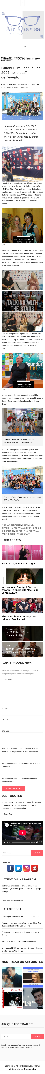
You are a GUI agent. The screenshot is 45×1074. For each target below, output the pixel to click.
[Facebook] (10, 868)
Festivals (27, 525)
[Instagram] (26, 868)
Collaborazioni (12, 525)
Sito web (5, 731)
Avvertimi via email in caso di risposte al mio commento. (21, 765)
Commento (7, 679)
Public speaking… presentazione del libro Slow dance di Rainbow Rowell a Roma (22, 924)
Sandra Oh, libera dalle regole (19, 563)
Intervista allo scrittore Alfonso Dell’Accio (19, 941)
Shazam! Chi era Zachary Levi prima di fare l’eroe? (19, 618)
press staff (23, 534)
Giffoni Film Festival (12, 189)
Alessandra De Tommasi (14, 87)
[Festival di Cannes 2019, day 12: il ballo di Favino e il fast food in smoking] (33, 998)
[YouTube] (34, 868)
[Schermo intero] (40, 842)
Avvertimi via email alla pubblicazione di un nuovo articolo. (20, 780)
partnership (9, 534)
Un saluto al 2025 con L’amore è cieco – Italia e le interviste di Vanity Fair (22, 949)
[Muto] (37, 842)
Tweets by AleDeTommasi (12, 900)
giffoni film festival (26, 531)
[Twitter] (18, 868)
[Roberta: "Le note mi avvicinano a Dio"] (12, 977)
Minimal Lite (14, 1069)
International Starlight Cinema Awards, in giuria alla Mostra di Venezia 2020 (20, 590)
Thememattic (30, 1069)
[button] (22, 3)
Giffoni (5, 528)
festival (18, 528)
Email (5, 720)
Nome (5, 708)
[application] (22, 833)
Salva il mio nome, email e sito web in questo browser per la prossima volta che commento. (21, 750)
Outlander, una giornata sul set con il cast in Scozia (20, 933)
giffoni (28, 528)
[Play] (4, 842)
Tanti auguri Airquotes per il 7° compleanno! (20, 916)
